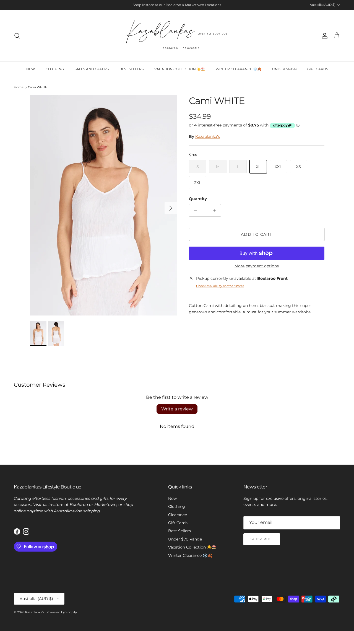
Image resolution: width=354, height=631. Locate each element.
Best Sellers (179, 530)
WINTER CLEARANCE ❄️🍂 (238, 69)
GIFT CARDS (317, 69)
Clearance (177, 514)
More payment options (257, 266)
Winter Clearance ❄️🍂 (190, 555)
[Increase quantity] (216, 210)
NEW (30, 69)
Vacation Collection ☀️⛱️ (192, 547)
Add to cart (256, 234)
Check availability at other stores (220, 286)
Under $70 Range (185, 539)
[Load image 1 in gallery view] (103, 205)
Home (19, 87)
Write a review (177, 409)
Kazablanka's (207, 136)
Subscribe (262, 539)
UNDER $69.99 (284, 69)
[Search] (17, 35)
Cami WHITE (37, 87)
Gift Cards (178, 522)
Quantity (198, 198)
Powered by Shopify (61, 612)
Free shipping (160, 6)
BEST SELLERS (131, 69)
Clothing (176, 506)
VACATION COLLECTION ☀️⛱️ (179, 69)
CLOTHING (55, 69)
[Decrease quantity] (194, 210)
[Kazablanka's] (177, 35)
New (172, 498)
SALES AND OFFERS (92, 69)
